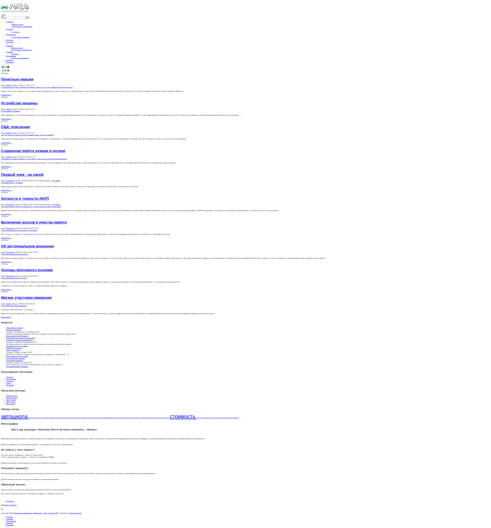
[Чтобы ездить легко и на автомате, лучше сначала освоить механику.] (31, 207)
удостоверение (206, 418)
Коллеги (9, 523)
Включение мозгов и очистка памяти (34, 222)
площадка (91, 418)
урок (213, 418)
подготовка (98, 418)
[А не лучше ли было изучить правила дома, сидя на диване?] (27, 135)
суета (199, 418)
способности (165, 418)
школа (224, 418)
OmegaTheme (75, 513)
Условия (9, 519)
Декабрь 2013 (12, 398)
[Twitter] (3, 70)
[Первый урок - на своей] (12, 183)
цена (220, 418)
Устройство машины (19, 103)
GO (27, 18)
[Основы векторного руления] (14, 278)
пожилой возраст (108, 418)
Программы (11, 521)
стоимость (183, 416)
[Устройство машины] (10, 111)
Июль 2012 (10, 402)
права (116, 418)
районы (144, 418)
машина (53, 418)
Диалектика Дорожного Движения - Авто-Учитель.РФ (36, 513)
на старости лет (61, 418)
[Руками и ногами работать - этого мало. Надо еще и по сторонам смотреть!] (34, 159)
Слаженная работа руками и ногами (33, 151)
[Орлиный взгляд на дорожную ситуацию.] (19, 230)
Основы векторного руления (27, 270)
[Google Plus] (8, 70)
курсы (42, 418)
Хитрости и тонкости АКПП (25, 198)
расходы (158, 418)
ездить (37, 418)
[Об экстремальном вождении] (14, 254)
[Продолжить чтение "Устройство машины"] (15, 358)
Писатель (10, 181)
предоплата (122, 418)
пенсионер (77, 418)
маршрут (47, 418)
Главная (9, 517)
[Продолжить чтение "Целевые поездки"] (14, 328)
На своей (56, 181)
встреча (32, 418)
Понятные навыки (17, 79)
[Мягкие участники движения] (14, 306)
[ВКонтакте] (3, 67)
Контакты (10, 525)
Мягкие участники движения (26, 298)
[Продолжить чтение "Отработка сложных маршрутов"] (20, 338)
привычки (129, 418)
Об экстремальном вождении (27, 246)
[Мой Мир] (8, 67)
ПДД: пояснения (15, 127)
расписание (151, 418)
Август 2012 (11, 400)
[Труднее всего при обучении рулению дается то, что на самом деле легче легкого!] (37, 87)
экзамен (229, 418)
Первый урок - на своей (22, 175)
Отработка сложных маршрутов (19, 340)
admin (8, 85)
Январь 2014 (11, 396)
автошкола (15, 416)
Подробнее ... (7, 95)
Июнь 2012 (10, 404)
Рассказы (10, 501)
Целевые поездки (13, 330)
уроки (217, 418)
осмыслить (70, 418)
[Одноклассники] (5, 67)
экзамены (235, 418)
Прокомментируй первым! (17, 336)
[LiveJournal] (5, 70)
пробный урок (137, 418)
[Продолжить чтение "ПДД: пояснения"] (14, 348)
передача (84, 418)
